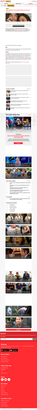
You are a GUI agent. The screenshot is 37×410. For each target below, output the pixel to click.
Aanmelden (34, 339)
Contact (2, 387)
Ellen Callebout (25, 57)
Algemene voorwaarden (5, 400)
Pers (1, 371)
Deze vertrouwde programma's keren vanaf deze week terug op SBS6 (18, 136)
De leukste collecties (4, 361)
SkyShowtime (3, 385)
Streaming (4, 5)
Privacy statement (4, 402)
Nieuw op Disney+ (4, 358)
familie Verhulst (17, 29)
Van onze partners (4, 392)
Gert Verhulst (15, 58)
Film (1, 5)
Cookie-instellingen (4, 405)
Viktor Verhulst (22, 29)
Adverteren (3, 391)
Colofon (2, 389)
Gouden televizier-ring (11, 5)
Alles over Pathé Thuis (5, 360)
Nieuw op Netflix (4, 356)
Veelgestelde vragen (4, 367)
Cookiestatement (4, 404)
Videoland (8, 63)
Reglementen (3, 369)
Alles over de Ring (4, 373)
